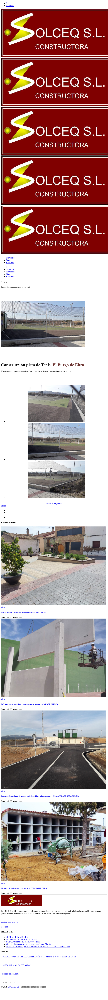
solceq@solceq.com (10, 974)
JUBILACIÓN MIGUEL (17, 937)
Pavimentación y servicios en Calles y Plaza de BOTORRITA (23, 612)
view (3, 607)
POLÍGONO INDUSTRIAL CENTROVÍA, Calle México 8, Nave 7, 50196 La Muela (39, 957)
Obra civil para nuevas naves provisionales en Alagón (28, 944)
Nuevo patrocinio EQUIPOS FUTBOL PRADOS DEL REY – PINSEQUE (38, 946)
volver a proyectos (54, 503)
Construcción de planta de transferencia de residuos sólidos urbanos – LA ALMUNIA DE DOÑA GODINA (40, 796)
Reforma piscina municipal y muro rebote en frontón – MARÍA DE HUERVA (29, 704)
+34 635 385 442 (24, 965)
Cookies (4, 927)
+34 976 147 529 (8, 965)
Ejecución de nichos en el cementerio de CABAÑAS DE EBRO (24, 888)
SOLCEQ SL (13, 987)
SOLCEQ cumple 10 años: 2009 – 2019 (23, 942)
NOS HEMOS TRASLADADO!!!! (21, 939)
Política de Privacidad (10, 922)
